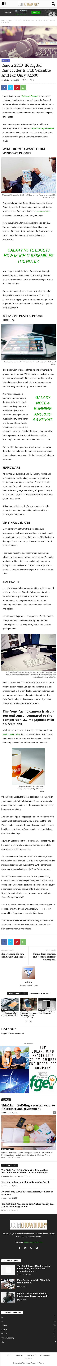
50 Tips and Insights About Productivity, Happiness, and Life (9, 1013)
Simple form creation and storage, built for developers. (44, 957)
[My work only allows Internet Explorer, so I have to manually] (8, 1297)
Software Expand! (30, 96)
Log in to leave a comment (12, 1033)
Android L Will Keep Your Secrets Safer (46, 1013)
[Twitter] (10, 87)
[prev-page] (26, 1021)
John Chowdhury (7, 1176)
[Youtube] (37, 1248)
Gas (2, 1342)
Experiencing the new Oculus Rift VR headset (13, 955)
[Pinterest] (17, 87)
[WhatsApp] (23, 87)
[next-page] (30, 1021)
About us (10, 1355)
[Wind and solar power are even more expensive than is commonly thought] (28, 1004)
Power (10, 20)
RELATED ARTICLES (17, 994)
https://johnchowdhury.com (28, 985)
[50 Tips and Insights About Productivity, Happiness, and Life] (10, 1004)
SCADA (4, 1334)
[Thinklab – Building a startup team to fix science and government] (28, 1132)
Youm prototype (42, 211)
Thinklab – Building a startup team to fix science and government (28, 1107)
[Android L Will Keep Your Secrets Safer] (47, 1004)
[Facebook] (4, 87)
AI (2, 1317)
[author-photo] (28, 972)
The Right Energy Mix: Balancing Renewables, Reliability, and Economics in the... (33, 1268)
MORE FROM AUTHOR (39, 994)
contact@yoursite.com (33, 1242)
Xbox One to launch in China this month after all (25, 1182)
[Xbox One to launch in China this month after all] (8, 1284)
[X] (31, 1248)
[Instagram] (26, 1248)
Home (3, 20)
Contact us (28, 1359)
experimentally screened (43, 128)
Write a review (45, 1355)
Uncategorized (7, 1149)
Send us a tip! (31, 1355)
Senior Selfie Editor (11, 734)
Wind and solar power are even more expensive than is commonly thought (28, 1014)
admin (6, 80)
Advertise (19, 1355)
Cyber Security (7, 1338)
